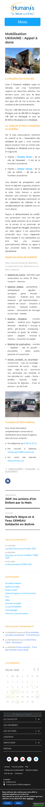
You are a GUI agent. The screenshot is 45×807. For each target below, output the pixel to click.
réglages (30, 799)
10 (13, 692)
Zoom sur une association (17, 613)
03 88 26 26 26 (30, 443)
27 (13, 682)
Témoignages (11, 610)
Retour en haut (22, 714)
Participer (9, 743)
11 (17, 692)
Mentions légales (32, 770)
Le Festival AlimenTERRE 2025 (18, 564)
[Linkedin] (36, 759)
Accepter (8, 803)
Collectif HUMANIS (16, 469)
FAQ (26, 767)
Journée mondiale (13, 603)
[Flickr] (15, 759)
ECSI (7, 596)
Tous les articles (17, 767)
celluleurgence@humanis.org (21, 452)
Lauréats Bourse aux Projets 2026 (20, 548)
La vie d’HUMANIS (13, 606)
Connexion (19, 773)
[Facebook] (9, 759)
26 (22, 702)
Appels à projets (12, 586)
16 (8, 696)
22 (37, 696)
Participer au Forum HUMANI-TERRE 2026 (21, 556)
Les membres (10, 725)
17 (13, 696)
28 (32, 702)
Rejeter (18, 803)
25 (17, 702)
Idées (7, 600)
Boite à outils (11, 590)
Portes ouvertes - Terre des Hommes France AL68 (21, 648)
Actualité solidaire (13, 583)
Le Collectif (10, 719)
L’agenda (8, 737)
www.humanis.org (16, 460)
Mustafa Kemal (24, 157)
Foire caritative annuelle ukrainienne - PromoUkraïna (22, 633)
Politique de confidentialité (14, 770)
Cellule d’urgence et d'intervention (20, 593)
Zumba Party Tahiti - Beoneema (20, 641)
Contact (7, 767)
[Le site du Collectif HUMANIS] (22, 8)
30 (27, 682)
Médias (7, 748)
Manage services (39, 803)
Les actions (9, 731)
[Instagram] (29, 759)
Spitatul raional (24, 169)
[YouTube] (22, 759)
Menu (22, 22)
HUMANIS (6, 779)
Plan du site (8, 773)
